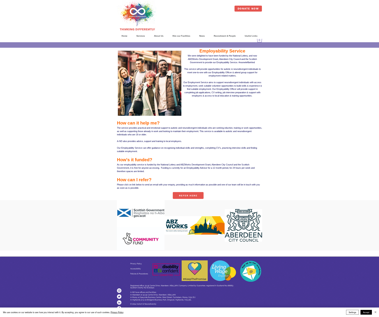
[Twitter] (119, 296)
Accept (366, 312)
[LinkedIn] (119, 302)
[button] (140, 36)
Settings (352, 312)
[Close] (375, 312)
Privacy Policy (117, 312)
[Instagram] (119, 290)
